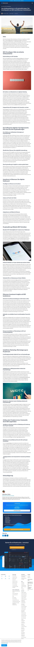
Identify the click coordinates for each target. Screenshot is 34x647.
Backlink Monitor (14, 582)
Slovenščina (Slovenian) (23, 633)
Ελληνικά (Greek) (23, 615)
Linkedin (5, 578)
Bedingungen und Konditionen (23, 576)
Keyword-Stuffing (20, 58)
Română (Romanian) (23, 628)
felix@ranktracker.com (30, 590)
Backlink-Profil (18, 66)
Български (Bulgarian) (23, 611)
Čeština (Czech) (23, 612)
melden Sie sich (14, 549)
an (23, 549)
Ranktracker (4, 3)
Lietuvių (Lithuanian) (23, 625)
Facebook (2, 576)
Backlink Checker (14, 581)
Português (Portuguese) (23, 604)
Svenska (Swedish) (24, 606)
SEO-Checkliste (14, 583)
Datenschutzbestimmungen (23, 579)
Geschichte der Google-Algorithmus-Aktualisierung (15, 603)
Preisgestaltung (23, 585)
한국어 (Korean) (23, 637)
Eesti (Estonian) (23, 616)
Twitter (2, 578)
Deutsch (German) (24, 593)
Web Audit (14, 579)
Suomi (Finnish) (23, 618)
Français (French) (23, 596)
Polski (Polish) (23, 602)
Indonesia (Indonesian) (23, 622)
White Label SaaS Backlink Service (16, 591)
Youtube (5, 576)
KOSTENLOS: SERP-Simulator (15, 587)
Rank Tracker (14, 575)
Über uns (29, 577)
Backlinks (12, 238)
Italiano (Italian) (23, 597)
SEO (16, 116)
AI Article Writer (14, 585)
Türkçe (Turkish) (23, 607)
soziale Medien (9, 443)
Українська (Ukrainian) (23, 635)
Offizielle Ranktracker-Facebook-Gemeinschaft (9, 576)
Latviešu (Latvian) (23, 626)
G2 (9, 578)
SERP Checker (14, 578)
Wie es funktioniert (15, 593)
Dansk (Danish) (23, 614)
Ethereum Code (20, 146)
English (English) (23, 592)
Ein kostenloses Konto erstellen (17, 547)
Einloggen (22, 582)
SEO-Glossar (14, 597)
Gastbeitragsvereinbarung (16, 601)
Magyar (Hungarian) (23, 620)
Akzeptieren (4, 645)
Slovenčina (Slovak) (22, 631)
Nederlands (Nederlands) (23, 601)
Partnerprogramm (15, 594)
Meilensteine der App (23, 587)
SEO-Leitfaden (14, 598)
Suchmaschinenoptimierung (25, 377)
